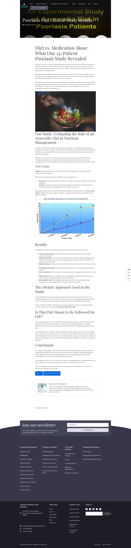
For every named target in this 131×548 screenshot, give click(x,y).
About (73, 3)
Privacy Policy (97, 544)
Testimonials (52, 517)
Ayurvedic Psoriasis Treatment (59, 3)
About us (52, 512)
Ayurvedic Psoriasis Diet (52, 373)
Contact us (52, 523)
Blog (89, 3)
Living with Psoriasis (30, 25)
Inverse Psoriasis (74, 513)
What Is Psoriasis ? (25, 451)
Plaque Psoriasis (74, 509)
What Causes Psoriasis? (26, 478)
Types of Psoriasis (25, 463)
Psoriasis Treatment (41, 3)
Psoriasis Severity (25, 486)
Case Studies (81, 3)
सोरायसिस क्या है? (24, 455)
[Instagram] (90, 509)
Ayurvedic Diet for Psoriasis (66, 307)
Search (107, 513)
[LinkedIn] (93, 509)
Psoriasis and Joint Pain (26, 471)
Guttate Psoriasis (74, 517)
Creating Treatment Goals (49, 459)
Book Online (39, 8)
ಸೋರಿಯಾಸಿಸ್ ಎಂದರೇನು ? (26, 459)
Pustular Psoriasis (74, 520)
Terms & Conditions (106, 544)
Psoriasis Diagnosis (48, 451)
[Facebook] (87, 509)
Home (31, 3)
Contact (96, 3)
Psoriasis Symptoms (26, 467)
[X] (97, 509)
